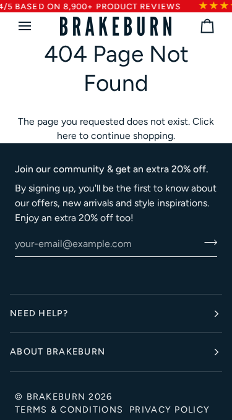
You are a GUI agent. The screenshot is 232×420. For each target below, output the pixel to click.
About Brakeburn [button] (57, 351)
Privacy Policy (169, 409)
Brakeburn (56, 396)
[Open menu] (35, 26)
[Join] (207, 242)
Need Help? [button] (39, 313)
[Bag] (196, 26)
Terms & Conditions (69, 409)
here (67, 135)
